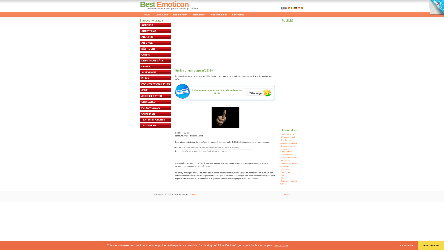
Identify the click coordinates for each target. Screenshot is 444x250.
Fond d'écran (180, 14)
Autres (283, 184)
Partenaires (238, 14)
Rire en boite (285, 161)
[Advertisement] (199, 45)
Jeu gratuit (284, 149)
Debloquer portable (288, 146)
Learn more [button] (281, 245)
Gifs (282, 178)
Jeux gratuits (285, 169)
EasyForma (285, 172)
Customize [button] (406, 245)
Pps (282, 175)
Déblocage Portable (288, 181)
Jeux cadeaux (286, 155)
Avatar (147, 14)
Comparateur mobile (288, 158)
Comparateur (286, 152)
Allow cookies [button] (430, 245)
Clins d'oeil (162, 14)
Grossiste (284, 166)
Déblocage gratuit (287, 137)
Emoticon (173, 4)
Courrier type (286, 140)
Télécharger (199, 14)
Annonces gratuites (288, 143)
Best (147, 4)
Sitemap (193, 194)
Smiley (287, 194)
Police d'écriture (287, 134)
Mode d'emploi (219, 14)
